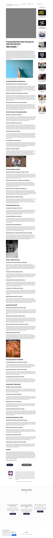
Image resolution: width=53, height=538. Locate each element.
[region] (9, 533)
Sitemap (31, 534)
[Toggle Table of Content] (18, 46)
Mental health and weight (9, 309)
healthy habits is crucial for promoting (22, 264)
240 (29, 516)
